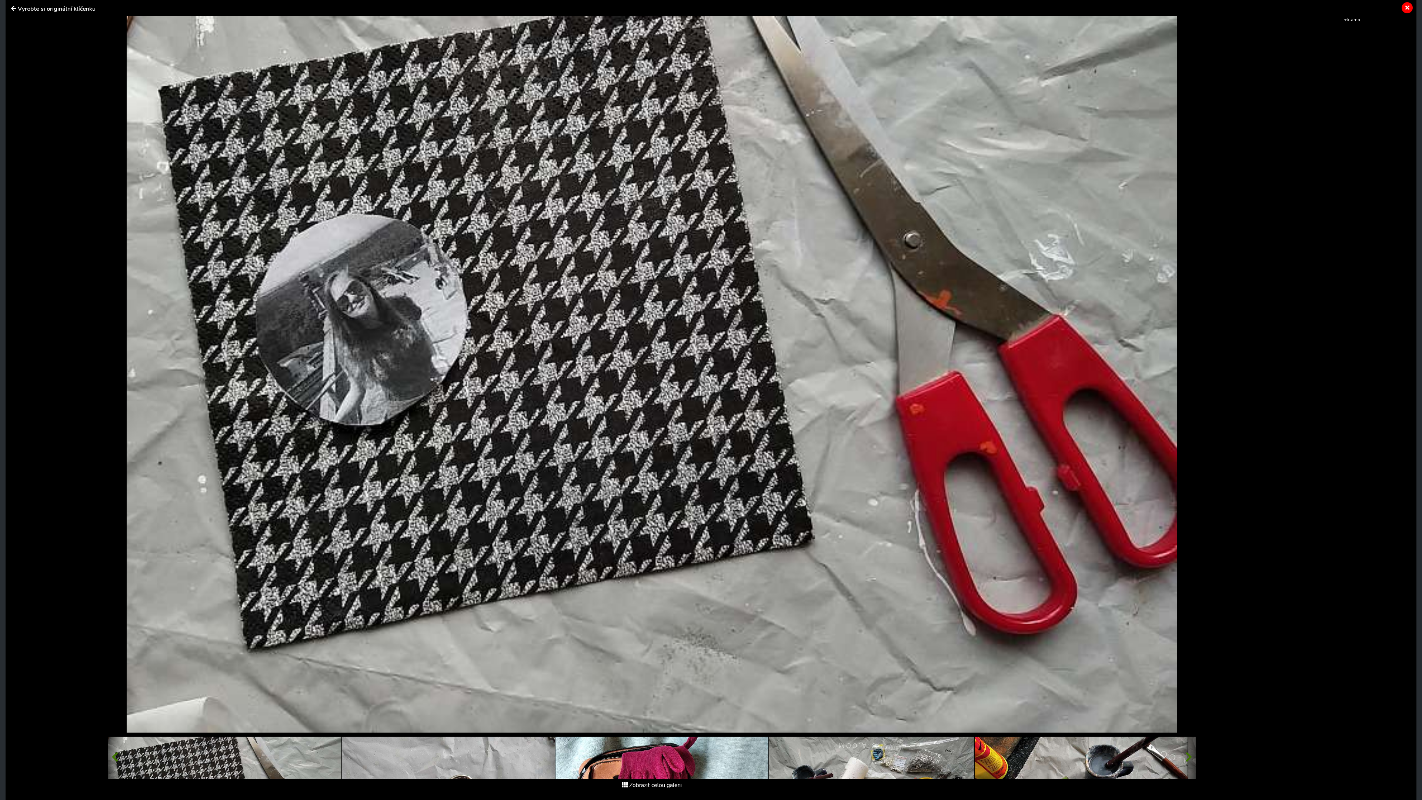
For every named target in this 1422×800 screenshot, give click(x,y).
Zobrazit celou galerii (655, 785)
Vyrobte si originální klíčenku (57, 9)
